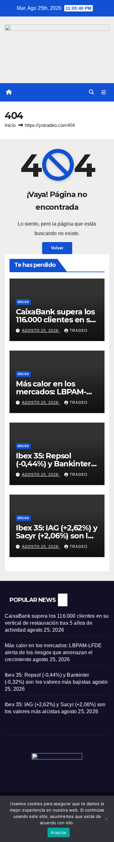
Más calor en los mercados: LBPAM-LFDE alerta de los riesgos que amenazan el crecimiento (53, 652)
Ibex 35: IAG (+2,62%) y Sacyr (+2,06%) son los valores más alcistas (56, 535)
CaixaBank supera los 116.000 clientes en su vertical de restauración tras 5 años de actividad (57, 623)
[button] (91, 92)
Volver (57, 248)
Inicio (10, 125)
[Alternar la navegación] (103, 92)
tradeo (78, 330)
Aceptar (59, 832)
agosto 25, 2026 (41, 330)
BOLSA (23, 302)
